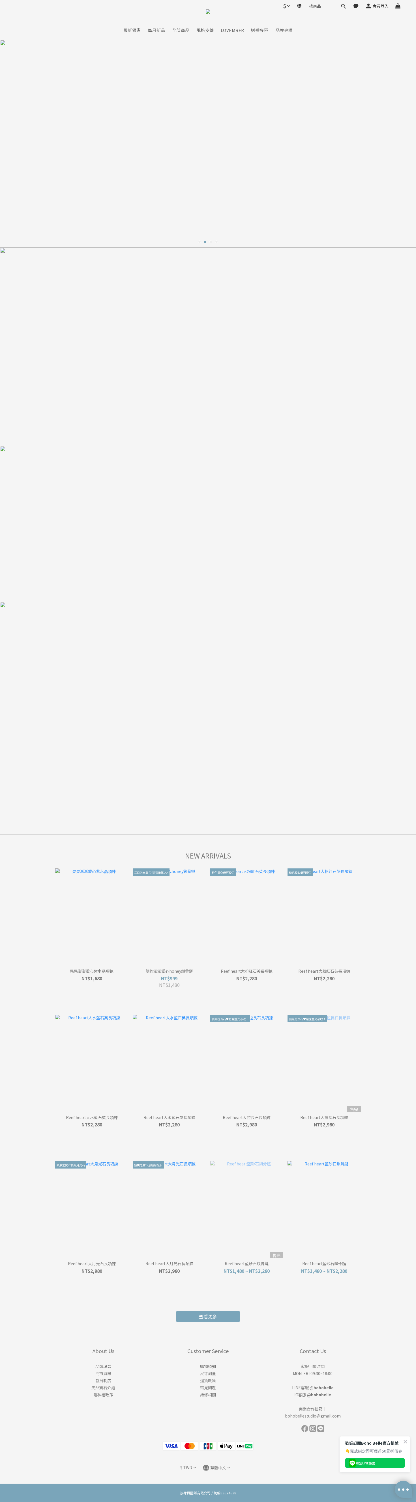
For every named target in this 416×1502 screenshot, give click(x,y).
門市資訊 (103, 1373)
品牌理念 (103, 1366)
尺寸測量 (208, 1373)
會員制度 (103, 1380)
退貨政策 (208, 1380)
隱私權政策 (103, 1394)
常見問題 (208, 1387)
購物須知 (208, 1366)
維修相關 (208, 1394)
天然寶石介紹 (103, 1387)
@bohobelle (322, 1387)
